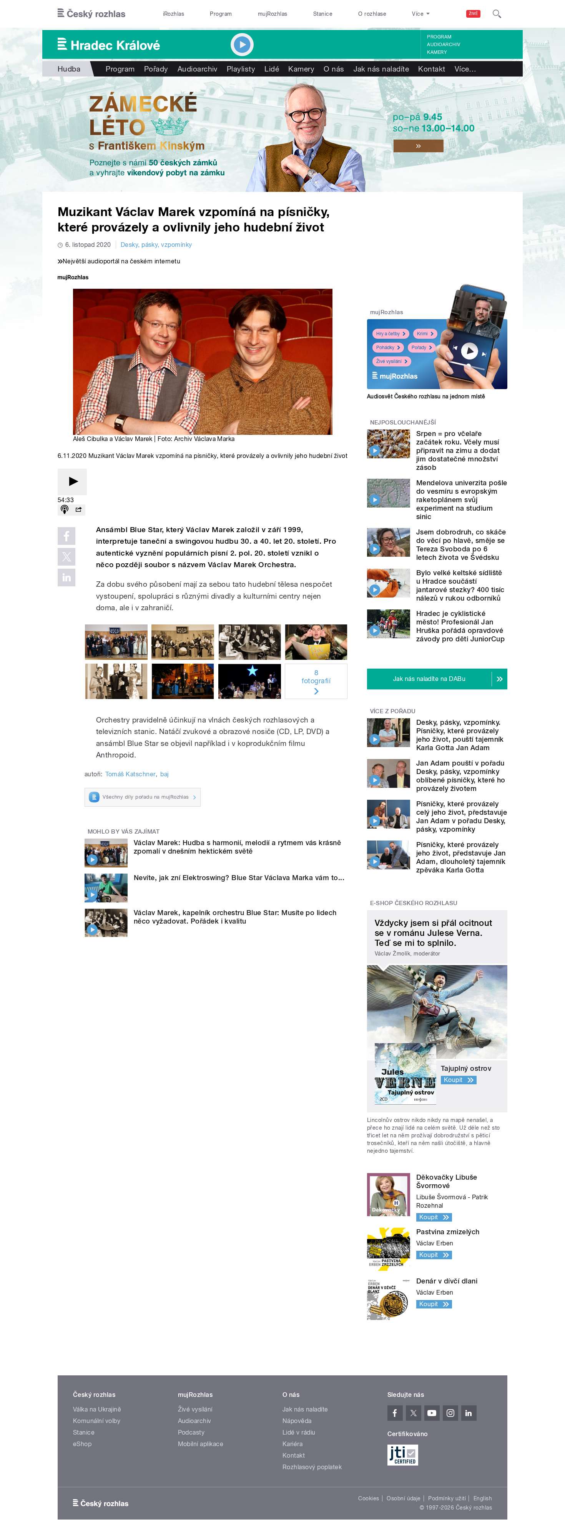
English (483, 1498)
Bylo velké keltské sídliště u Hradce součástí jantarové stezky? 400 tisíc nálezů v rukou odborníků (460, 585)
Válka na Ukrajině (97, 1409)
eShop (82, 1444)
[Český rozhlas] (91, 14)
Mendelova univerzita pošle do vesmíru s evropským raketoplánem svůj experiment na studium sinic (461, 500)
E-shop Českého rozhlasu (414, 903)
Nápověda (297, 1421)
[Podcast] (64, 510)
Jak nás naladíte (381, 69)
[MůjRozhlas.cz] (73, 278)
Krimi (422, 333)
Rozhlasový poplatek (312, 1467)
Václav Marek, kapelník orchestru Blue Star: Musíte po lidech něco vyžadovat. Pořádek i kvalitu (235, 917)
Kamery (437, 52)
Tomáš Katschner (130, 774)
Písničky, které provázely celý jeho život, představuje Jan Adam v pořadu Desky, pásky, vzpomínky (461, 816)
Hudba (69, 69)
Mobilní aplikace (201, 1444)
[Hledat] (497, 14)
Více (466, 69)
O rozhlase (372, 14)
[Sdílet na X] (66, 557)
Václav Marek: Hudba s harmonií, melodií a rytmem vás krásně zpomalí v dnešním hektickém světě (237, 847)
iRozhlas (173, 14)
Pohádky (385, 347)
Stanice (322, 14)
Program (221, 14)
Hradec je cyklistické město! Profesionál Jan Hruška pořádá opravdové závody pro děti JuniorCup (460, 626)
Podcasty (191, 1432)
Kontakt (431, 69)
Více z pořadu (393, 711)
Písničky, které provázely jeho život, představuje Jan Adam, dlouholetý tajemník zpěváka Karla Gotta (461, 857)
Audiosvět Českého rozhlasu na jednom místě (426, 396)
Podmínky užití (447, 1498)
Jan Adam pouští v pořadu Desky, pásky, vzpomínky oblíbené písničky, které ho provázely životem (460, 775)
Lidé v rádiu (299, 1432)
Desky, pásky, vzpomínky (156, 244)
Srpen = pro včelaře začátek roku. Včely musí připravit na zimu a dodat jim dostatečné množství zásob (458, 450)
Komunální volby (96, 1421)
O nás (334, 69)
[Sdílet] (78, 510)
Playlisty (241, 69)
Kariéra (292, 1444)
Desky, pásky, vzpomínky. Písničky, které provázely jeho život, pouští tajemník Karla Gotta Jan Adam (460, 735)
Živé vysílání (389, 361)
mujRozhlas (272, 14)
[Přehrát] (72, 482)
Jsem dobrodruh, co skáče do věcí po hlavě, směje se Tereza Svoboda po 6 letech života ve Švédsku (461, 544)
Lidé (271, 69)
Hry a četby (388, 333)
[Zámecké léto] (282, 134)
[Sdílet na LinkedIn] (66, 577)
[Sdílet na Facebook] (66, 536)
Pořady (156, 69)
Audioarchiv (443, 44)
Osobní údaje (404, 1498)
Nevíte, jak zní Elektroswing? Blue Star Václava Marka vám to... (239, 878)
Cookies (368, 1498)
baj (164, 774)
